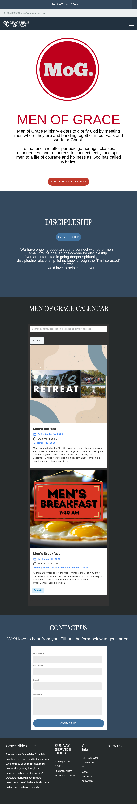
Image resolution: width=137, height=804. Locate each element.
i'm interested (68, 237)
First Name (38, 653)
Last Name (38, 665)
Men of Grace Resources (68, 181)
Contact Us (68, 723)
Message (37, 694)
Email (36, 680)
